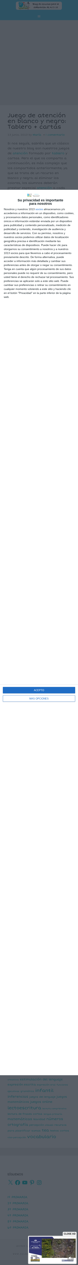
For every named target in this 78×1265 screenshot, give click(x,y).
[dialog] (39, 632)
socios (39, 209)
